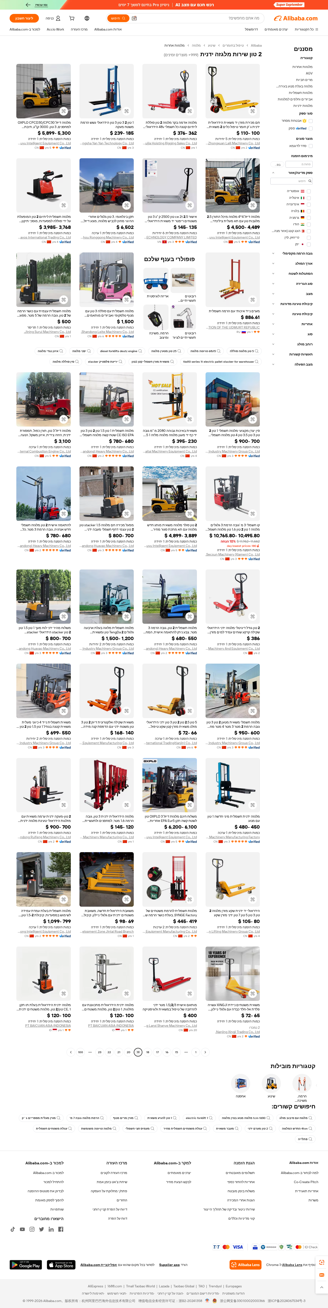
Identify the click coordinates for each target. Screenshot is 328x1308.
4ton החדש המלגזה (295, 1128)
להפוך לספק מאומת (49, 1200)
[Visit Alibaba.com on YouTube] (22, 1229)
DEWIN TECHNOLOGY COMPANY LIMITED (169, 237)
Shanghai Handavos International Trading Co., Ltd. (43, 237)
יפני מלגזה (79, 351)
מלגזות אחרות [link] (174, 45)
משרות (313, 1200)
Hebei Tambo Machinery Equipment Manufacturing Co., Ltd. (106, 743)
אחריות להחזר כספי (241, 1182)
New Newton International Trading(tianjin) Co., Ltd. (169, 743)
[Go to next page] (71, 1052)
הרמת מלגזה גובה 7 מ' (84, 1118)
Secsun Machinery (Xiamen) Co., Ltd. (233, 554)
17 (157, 1052)
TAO (201, 1286)
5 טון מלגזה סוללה (242, 351)
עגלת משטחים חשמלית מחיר (183, 1128)
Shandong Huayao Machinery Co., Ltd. (106, 546)
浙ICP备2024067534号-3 (286, 1301)
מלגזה (196, 45)
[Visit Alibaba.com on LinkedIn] (51, 1229)
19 (138, 1052)
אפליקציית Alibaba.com (98, 1265)
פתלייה (303, 1139)
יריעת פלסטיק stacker (103, 361)
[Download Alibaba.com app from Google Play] (26, 1265)
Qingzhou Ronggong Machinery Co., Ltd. (106, 237)
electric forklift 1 (197, 1118)
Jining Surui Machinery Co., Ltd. (47, 332)
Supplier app (169, 1265)
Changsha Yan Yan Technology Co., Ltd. (106, 143)
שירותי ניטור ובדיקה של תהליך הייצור (229, 1209)
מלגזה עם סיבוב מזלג (293, 1118)
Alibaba (256, 45)
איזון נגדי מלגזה (48, 351)
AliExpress (95, 1286)
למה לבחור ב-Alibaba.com (299, 1173)
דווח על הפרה (117, 1218)
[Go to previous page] (205, 1052)
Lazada (164, 1286)
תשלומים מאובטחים (240, 1173)
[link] (322, 1262)
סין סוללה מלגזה (63, 361)
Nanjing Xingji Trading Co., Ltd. (237, 1032)
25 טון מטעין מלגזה (163, 351)
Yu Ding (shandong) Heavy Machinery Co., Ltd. (106, 451)
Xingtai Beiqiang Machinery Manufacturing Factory (233, 837)
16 (166, 1052)
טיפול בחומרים (233, 45)
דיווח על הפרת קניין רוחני (109, 1209)
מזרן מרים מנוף (123, 1118)
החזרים (122, 1200)
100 (80, 1052)
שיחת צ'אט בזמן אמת (112, 1182)
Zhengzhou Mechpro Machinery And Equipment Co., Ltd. (233, 648)
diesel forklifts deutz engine (118, 351)
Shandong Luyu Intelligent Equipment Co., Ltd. (43, 143)
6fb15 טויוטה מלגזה (203, 351)
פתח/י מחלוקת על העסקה (109, 1191)
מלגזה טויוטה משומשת (96, 1128)
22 (109, 1052)
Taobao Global (183, 1286)
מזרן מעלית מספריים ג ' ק (39, 1118)
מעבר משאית (225, 1128)
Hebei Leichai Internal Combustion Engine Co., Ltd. (43, 451)
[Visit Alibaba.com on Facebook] (61, 1229)
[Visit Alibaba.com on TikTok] (13, 1229)
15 (176, 1052)
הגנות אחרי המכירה (241, 1200)
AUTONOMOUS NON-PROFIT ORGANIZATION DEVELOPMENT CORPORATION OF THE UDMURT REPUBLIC (233, 327)
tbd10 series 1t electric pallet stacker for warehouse (218, 361)
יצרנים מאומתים (179, 1173)
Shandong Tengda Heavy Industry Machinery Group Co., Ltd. (233, 451)
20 (128, 1052)
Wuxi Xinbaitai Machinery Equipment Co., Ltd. (169, 451)
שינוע (211, 45)
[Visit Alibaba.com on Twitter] (41, 1229)
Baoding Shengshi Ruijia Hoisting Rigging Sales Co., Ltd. (169, 143)
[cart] (71, 19)
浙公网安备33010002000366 (242, 1301)
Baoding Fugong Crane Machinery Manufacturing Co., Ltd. (106, 837)
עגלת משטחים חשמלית (51, 1128)
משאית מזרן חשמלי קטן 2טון (150, 361)
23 (99, 1052)
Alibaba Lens (292, 1265)
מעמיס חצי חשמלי (138, 1128)
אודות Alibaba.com (303, 1163)
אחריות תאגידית (306, 1191)
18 (147, 1052)
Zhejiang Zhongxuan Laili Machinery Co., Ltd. (233, 143)
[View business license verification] (207, 1300)
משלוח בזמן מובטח (241, 1191)
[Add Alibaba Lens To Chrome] (245, 1265)
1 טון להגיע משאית (159, 1118)
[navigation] (291, 549)
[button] (134, 18)
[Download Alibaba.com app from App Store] (61, 1265)
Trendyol (215, 1286)
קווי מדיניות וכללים (241, 1218)
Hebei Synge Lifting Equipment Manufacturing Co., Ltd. (169, 931)
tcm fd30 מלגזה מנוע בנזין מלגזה (244, 1118)
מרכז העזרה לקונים (114, 1173)
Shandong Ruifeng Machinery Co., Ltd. (43, 837)
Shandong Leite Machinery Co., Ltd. (107, 332)
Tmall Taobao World (140, 1286)
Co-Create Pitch (306, 1182)
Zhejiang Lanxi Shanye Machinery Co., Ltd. (169, 1025)
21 (118, 1052)
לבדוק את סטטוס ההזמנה (46, 1191)
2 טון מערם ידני (258, 1128)
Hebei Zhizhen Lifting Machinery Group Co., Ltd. (233, 931)
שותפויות (57, 1209)
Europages (234, 1286)
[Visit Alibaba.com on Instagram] (32, 1229)
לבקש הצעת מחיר (178, 1182)
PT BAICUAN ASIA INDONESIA (111, 1025)
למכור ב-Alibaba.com (48, 1173)
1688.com (114, 1286)
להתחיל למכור (53, 1182)
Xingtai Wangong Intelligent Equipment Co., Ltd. (43, 931)
